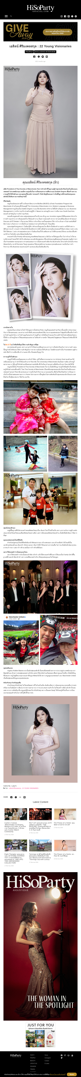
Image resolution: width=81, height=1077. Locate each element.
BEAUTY (32, 1060)
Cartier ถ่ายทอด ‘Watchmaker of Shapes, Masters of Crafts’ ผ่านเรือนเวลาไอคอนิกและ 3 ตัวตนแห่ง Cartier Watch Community (15, 827)
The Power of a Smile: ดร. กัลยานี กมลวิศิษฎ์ (64, 855)
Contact (47, 1060)
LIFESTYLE (33, 1063)
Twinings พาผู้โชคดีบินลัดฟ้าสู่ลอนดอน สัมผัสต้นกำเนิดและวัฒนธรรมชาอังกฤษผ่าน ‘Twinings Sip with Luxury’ (40, 856)
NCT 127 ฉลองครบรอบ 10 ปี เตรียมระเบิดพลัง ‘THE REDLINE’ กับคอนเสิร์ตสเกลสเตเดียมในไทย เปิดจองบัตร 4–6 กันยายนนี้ (40, 826)
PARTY (32, 1055)
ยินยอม (72, 1074)
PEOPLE (32, 1058)
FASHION (33, 1066)
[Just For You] (40, 1035)
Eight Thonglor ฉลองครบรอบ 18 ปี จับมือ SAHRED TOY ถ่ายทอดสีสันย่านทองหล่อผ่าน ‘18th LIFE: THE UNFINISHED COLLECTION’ (14, 858)
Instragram (48, 1058)
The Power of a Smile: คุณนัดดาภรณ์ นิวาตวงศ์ (64, 824)
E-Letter (47, 1063)
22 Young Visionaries (30, 788)
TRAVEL (32, 1069)
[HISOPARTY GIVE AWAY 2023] (40, 31)
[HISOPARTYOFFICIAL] (40, 946)
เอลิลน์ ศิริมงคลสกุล (15, 788)
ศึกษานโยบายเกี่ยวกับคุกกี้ (57, 1074)
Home (46, 1055)
